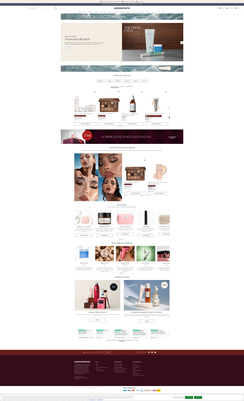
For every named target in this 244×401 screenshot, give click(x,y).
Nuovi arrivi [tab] (129, 86)
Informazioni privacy (118, 367)
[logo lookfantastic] (122, 8)
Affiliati (134, 369)
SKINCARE (100, 81)
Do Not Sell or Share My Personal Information (81, 378)
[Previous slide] (62, 42)
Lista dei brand (136, 365)
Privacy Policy (92, 399)
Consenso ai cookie (78, 376)
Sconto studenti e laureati (138, 375)
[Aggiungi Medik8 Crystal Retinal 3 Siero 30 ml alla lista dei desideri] (165, 91)
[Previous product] (125, 177)
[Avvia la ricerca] (56, 8)
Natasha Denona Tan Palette (105, 113)
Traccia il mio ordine (100, 370)
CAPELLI (109, 81)
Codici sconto (136, 367)
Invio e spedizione (118, 365)
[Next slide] (181, 42)
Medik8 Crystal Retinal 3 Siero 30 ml (154, 113)
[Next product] (166, 177)
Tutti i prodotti (136, 373)
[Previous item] (75, 108)
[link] (229, 8)
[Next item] (169, 108)
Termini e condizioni (118, 364)
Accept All (198, 397)
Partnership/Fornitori (137, 370)
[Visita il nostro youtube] (155, 352)
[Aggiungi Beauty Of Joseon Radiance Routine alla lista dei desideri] (94, 91)
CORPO (135, 81)
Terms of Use (100, 399)
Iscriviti (107, 352)
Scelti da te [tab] (114, 86)
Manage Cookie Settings (178, 397)
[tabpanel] (122, 108)
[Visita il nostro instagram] (152, 352)
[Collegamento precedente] (75, 224)
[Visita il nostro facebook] (149, 352)
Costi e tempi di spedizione (101, 367)
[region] (122, 397)
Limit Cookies (189, 397)
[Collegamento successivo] (169, 224)
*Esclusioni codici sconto (119, 370)
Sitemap (134, 372)
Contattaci (98, 369)
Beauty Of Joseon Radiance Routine (83, 113)
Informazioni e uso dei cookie (120, 369)
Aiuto (97, 364)
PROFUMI (127, 81)
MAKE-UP (118, 81)
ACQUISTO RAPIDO (85, 123)
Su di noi (135, 364)
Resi (96, 365)
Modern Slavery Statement (120, 372)
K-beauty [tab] (122, 86)
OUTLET (144, 81)
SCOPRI (68, 48)
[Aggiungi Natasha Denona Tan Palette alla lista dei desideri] (118, 91)
